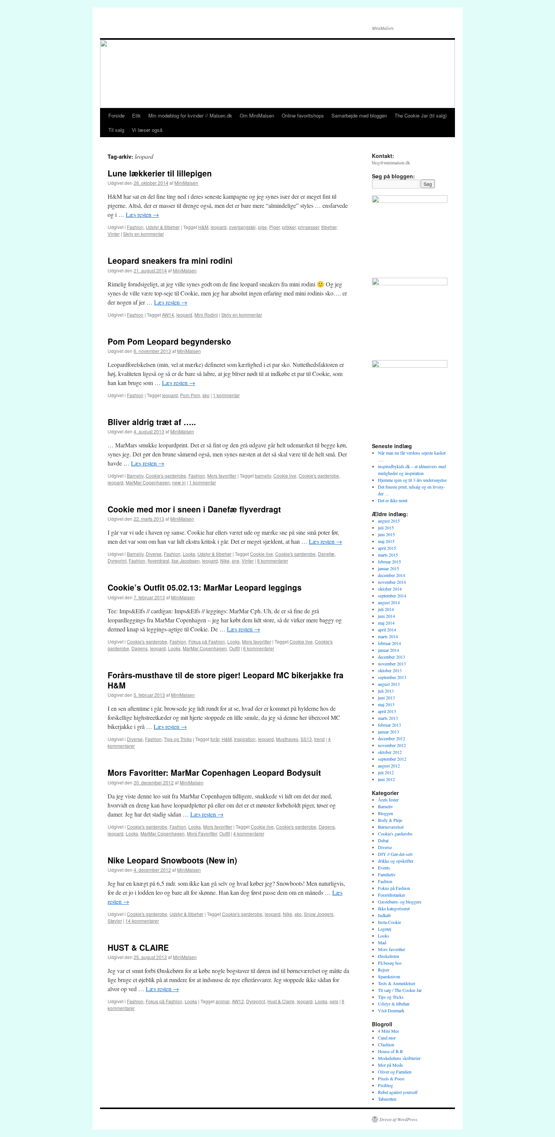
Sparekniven (389, 976)
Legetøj (384, 929)
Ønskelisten (388, 956)
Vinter (114, 233)
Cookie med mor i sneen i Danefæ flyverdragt (194, 509)
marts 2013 (388, 718)
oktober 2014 (390, 589)
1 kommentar (226, 395)
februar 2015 (389, 561)
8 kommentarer (272, 560)
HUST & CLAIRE (138, 947)
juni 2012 (386, 779)
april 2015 (387, 548)
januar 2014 (388, 650)
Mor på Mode (390, 1065)
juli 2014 (386, 609)
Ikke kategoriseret (394, 908)
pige (262, 227)
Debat (383, 840)
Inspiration (245, 739)
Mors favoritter (221, 475)
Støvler (115, 920)
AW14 (168, 314)
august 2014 (389, 602)
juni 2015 (386, 534)
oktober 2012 (390, 752)
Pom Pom (190, 395)
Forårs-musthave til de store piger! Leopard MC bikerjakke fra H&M (226, 680)
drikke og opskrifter (395, 861)
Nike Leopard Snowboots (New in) (172, 860)
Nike (225, 560)
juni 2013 (386, 698)
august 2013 (389, 684)
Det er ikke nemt (392, 500)
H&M (203, 227)
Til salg (116, 129)
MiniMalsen (186, 182)
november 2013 (392, 664)
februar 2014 (389, 643)
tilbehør (328, 227)
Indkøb (384, 915)
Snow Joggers (318, 914)
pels (334, 1001)
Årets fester (388, 800)
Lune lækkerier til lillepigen (160, 173)
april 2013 (387, 711)
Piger (274, 227)
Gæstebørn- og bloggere (399, 902)
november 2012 (392, 745)
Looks (189, 554)
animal (223, 1001)
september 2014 (392, 595)
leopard (219, 227)
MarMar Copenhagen (148, 482)
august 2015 (389, 521)
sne (235, 560)
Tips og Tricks (178, 739)
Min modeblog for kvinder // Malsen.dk (190, 115)
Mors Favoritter (202, 833)
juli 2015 (386, 527)
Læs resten (142, 214)
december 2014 (391, 575)
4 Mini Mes (388, 1031)
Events (384, 868)
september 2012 (392, 759)
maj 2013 (386, 704)
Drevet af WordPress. (398, 1119)
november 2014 (392, 582)
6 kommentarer (258, 648)
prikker (289, 227)
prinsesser (308, 227)
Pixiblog (385, 1085)
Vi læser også (147, 129)
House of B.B (390, 1051)
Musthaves (287, 739)
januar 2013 (388, 732)
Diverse (154, 554)
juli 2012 (386, 772)
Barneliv (135, 475)
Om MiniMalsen (257, 115)
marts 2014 (388, 636)
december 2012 (391, 738)
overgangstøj (242, 227)
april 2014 (387, 630)
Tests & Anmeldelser (396, 983)
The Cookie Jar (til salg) (421, 115)
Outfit (234, 648)
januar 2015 (388, 568)
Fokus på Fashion (206, 641)
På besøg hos (390, 963)
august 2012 (389, 766)
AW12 (238, 1001)
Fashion (135, 227)
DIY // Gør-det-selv (395, 854)
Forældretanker (391, 895)
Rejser (383, 970)
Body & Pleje (390, 820)
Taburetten (387, 1099)
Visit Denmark (391, 1010)
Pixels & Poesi (391, 1078)
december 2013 (391, 657)
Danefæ (326, 554)
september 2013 (392, 677)
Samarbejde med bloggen (359, 115)
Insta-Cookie (389, 922)
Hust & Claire (280, 1001)
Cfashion (386, 1044)
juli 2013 (386, 691)
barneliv (263, 475)
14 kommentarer (142, 920)
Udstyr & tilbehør (163, 227)
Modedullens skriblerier (399, 1058)
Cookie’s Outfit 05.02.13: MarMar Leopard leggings (205, 587)
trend (319, 739)
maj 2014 (386, 623)
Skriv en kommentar (143, 233)
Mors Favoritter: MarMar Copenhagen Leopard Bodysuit (214, 772)
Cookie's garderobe (166, 475)
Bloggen (385, 813)
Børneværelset (391, 827)
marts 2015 (388, 555)
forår (214, 739)
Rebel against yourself (398, 1092)
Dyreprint (117, 560)
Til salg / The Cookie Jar (400, 990)
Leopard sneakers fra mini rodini (170, 260)
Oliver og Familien (395, 1072)
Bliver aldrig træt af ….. (152, 421)
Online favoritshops (303, 115)
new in (179, 482)
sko (206, 395)
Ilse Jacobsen (185, 560)
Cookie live (284, 475)
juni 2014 (386, 616)
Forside (116, 115)
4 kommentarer (248, 833)
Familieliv (387, 874)
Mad (382, 942)
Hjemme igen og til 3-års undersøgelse (412, 480)
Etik (136, 115)
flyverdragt (158, 560)
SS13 (306, 739)
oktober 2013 (390, 670)
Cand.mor (387, 1038)
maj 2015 (386, 541)
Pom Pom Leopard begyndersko (169, 341)
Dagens (139, 648)
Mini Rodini (206, 314)
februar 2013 (389, 725)
